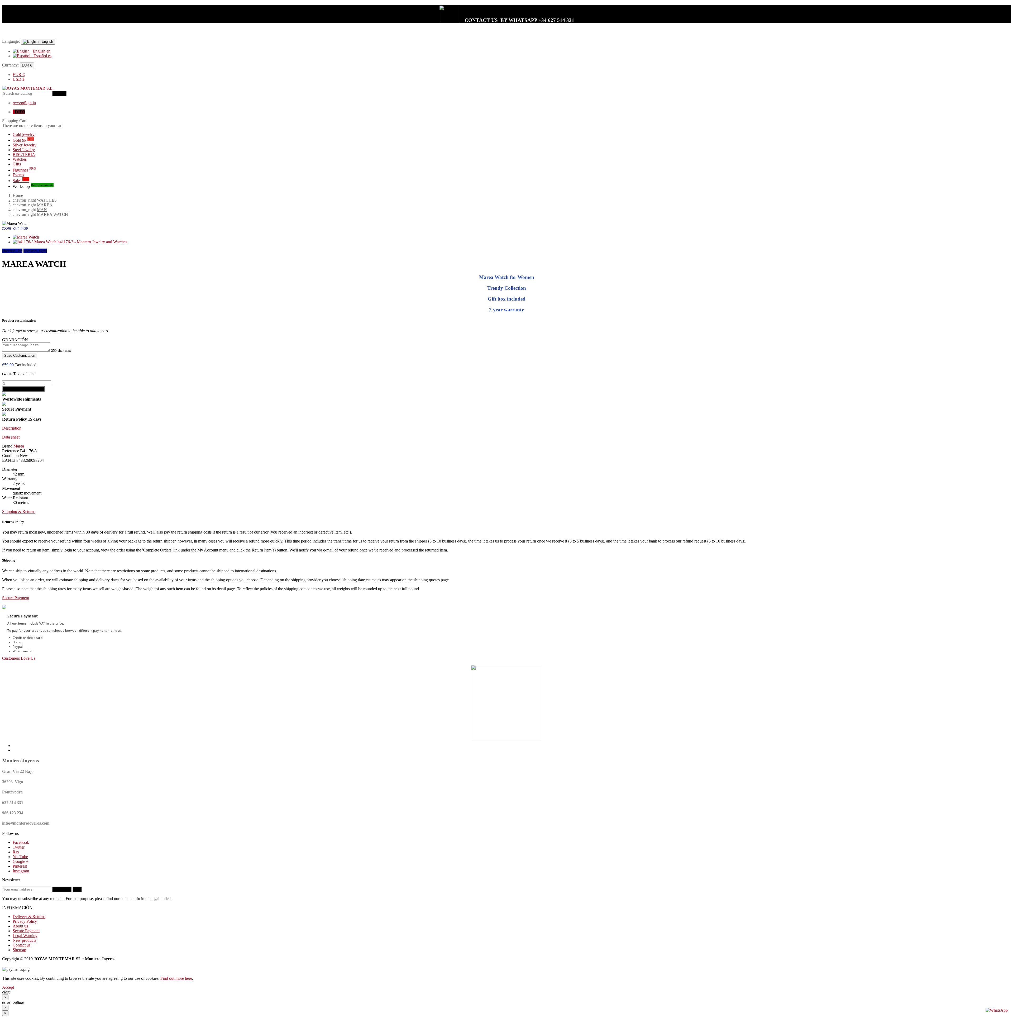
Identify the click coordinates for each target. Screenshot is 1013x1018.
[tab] (506, 428)
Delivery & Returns (29, 916)
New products (24, 940)
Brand (7, 446)
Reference (10, 451)
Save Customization (19, 356)
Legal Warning (25, 935)
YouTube (20, 856)
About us (20, 926)
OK (77, 889)
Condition (10, 455)
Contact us (21, 945)
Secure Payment (26, 931)
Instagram (21, 871)
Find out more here (176, 978)
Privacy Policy (25, 921)
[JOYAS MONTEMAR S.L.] (28, 88)
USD (19, 79)
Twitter (19, 847)
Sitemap (19, 950)
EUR (19, 74)
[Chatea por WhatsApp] (997, 1010)
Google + (20, 861)
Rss (16, 852)
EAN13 (8, 460)
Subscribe (61, 889)
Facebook (21, 842)
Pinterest (20, 866)
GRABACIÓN (15, 339)
